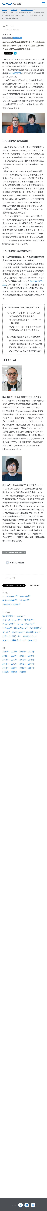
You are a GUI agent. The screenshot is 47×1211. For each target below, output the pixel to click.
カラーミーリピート (11, 636)
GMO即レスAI (33, 632)
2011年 (31, 664)
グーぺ (6, 632)
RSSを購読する (35, 585)
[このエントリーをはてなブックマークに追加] (15, 53)
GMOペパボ (8, 616)
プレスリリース (7, 38)
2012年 (23, 664)
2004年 (23, 672)
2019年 (31, 655)
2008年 (23, 668)
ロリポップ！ (8, 624)
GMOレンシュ (29, 636)
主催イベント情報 (11, 604)
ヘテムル (7, 628)
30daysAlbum (20, 628)
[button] (43, 3)
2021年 (14, 655)
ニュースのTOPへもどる (12, 30)
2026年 (5, 651)
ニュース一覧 (10, 578)
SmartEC (32, 640)
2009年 (14, 668)
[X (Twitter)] (20, 1205)
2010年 (5, 668)
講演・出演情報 (9, 600)
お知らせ (24, 600)
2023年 (31, 651)
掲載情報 (25, 596)
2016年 (23, 659)
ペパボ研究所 (18, 38)
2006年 (5, 672)
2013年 (14, 664)
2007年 (31, 668)
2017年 (14, 659)
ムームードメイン (25, 624)
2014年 (5, 664)
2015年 (31, 659)
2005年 (14, 672)
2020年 (23, 655)
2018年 (5, 659)
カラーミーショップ (12, 620)
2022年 (5, 655)
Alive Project (18, 632)
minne (21, 616)
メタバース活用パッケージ (14, 640)
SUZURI (29, 620)
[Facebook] (26, 1205)
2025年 (14, 651)
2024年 (23, 651)
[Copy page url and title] (33, 1205)
